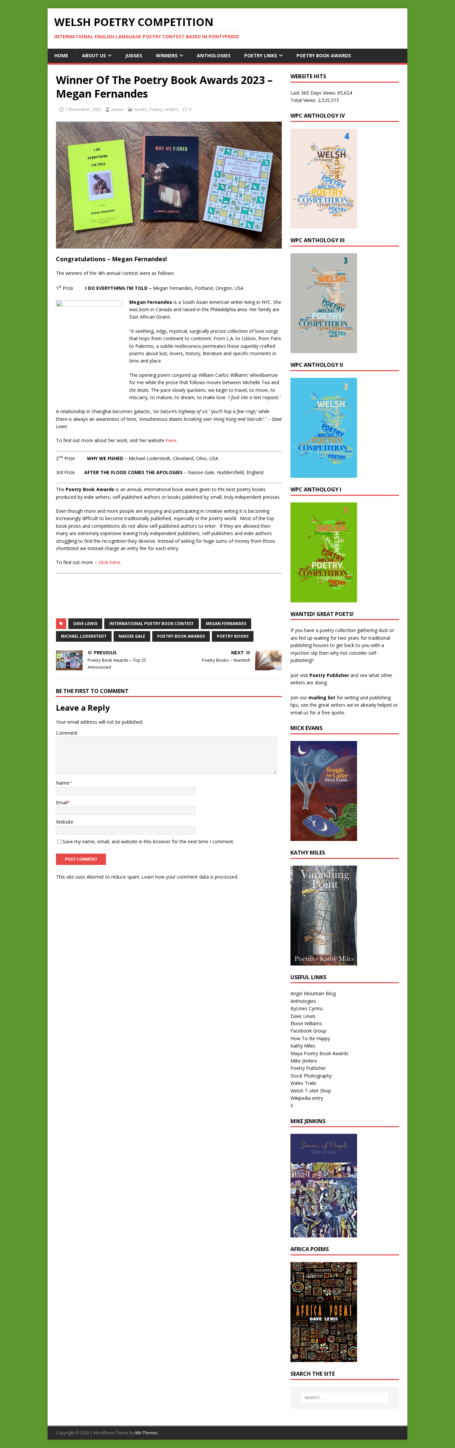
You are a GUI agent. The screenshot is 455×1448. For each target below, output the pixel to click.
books (141, 109)
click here (109, 562)
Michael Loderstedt (84, 636)
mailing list (321, 697)
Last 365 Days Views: (313, 93)
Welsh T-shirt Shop (310, 1090)
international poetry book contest (151, 623)
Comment (67, 733)
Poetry (156, 109)
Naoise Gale (132, 636)
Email (62, 802)
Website (64, 822)
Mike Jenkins (303, 1061)
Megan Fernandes (226, 623)
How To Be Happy (310, 1038)
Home (61, 55)
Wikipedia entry (306, 1098)
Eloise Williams (306, 1023)
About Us (94, 55)
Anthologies (213, 55)
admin (117, 109)
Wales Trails (303, 1083)
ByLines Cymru (306, 1008)
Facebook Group (308, 1031)
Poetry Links (260, 55)
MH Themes (146, 1433)
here (171, 440)
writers (172, 109)
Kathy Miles (302, 1046)
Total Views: (304, 100)
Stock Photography (311, 1076)
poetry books (232, 636)
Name (62, 783)
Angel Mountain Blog (313, 993)
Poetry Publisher (329, 675)
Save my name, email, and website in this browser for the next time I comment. (148, 841)
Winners (167, 55)
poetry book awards (181, 636)
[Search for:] (345, 1397)
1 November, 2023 (83, 109)
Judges (133, 55)
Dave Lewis (85, 623)
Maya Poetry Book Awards (319, 1053)
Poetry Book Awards (323, 55)
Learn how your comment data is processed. (190, 877)
